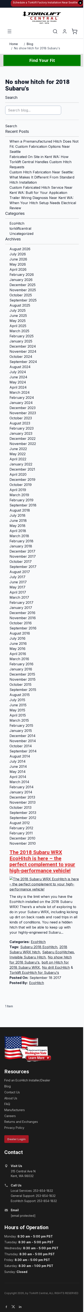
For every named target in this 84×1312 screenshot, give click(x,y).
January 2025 (20, 341)
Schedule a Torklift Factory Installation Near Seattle (47, 3)
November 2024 (22, 351)
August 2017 (19, 572)
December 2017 (22, 551)
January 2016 (20, 669)
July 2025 (17, 310)
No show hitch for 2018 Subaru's (37, 48)
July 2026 (17, 254)
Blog (30, 44)
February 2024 (21, 397)
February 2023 (21, 428)
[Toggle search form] (55, 31)
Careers (10, 1116)
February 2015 (21, 725)
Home (13, 44)
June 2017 (18, 582)
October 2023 (20, 418)
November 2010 (22, 843)
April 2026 (17, 269)
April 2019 (17, 490)
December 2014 (22, 736)
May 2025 (17, 321)
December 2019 (22, 479)
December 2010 (22, 838)
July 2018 (17, 515)
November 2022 (22, 444)
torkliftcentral (20, 228)
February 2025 (21, 336)
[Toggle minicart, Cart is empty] (74, 31)
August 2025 (19, 305)
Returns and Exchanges (21, 1121)
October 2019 (20, 485)
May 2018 (17, 526)
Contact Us (12, 1092)
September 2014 (23, 751)
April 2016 (17, 654)
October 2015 (20, 684)
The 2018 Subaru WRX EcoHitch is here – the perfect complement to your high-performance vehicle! (42, 861)
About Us (10, 1098)
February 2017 (21, 602)
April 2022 (17, 459)
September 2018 (22, 505)
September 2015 (22, 689)
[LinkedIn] (20, 1307)
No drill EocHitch (56, 967)
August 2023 (19, 423)
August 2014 (19, 756)
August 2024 (20, 367)
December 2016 (22, 613)
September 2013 (22, 812)
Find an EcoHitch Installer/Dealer (27, 1080)
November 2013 (22, 802)
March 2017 (19, 597)
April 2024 (18, 387)
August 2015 (19, 695)
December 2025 (22, 285)
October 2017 (20, 561)
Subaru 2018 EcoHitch (38, 947)
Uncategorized (21, 233)
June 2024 (18, 377)
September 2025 (23, 300)
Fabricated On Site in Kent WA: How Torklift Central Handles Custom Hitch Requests (40, 162)
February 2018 (21, 541)
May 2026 (17, 264)
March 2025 (19, 331)
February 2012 (21, 828)
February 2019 (21, 500)
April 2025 (17, 326)
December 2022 (22, 438)
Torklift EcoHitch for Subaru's (34, 972)
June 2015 (17, 705)
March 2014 (19, 782)
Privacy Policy (14, 1127)
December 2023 (22, 408)
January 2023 (20, 433)
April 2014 (17, 777)
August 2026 (19, 249)
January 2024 (21, 403)
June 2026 (18, 259)
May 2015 (17, 710)
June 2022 (18, 449)
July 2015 (17, 700)
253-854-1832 (43, 1190)
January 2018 (20, 546)
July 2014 (17, 761)
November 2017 (22, 556)
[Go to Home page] (42, 17)
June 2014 (18, 766)
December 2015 (22, 674)
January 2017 (20, 608)
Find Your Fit (42, 60)
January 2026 (21, 280)
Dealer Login (16, 1139)
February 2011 (21, 833)
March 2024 (19, 392)
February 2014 (21, 787)
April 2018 (17, 531)
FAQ (7, 1104)
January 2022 (20, 464)
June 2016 (18, 643)
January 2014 (20, 792)
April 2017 (17, 592)
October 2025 (20, 295)
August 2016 (19, 633)
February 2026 (21, 274)
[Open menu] (9, 31)
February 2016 (21, 664)
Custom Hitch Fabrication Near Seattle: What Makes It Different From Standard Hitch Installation (41, 177)
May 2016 (17, 648)
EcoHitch (16, 223)
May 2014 (17, 771)
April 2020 (17, 474)
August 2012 (19, 823)
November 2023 (22, 413)
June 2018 (18, 520)
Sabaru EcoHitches (58, 952)
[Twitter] (13, 1307)
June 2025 (18, 315)
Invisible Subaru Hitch (27, 957)
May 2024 (17, 382)
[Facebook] (6, 1307)
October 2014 (20, 746)
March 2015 (19, 720)
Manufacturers (14, 1110)
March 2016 (19, 659)
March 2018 (19, 536)
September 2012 (22, 818)
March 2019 (19, 495)
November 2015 (22, 679)
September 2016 (22, 628)
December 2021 (22, 469)
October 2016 (20, 623)
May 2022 (17, 454)
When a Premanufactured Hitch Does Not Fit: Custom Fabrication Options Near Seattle (43, 146)
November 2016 (22, 618)
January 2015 (20, 730)
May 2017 (17, 587)
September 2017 (22, 567)
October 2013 (20, 807)
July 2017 (17, 577)
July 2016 (17, 638)
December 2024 (22, 346)
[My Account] (64, 31)
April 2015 (17, 715)
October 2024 (20, 356)
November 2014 (22, 741)
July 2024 (17, 372)
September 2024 (23, 362)
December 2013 (22, 797)
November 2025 (22, 290)
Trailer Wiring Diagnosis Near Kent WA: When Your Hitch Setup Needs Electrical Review (42, 203)
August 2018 (19, 510)
